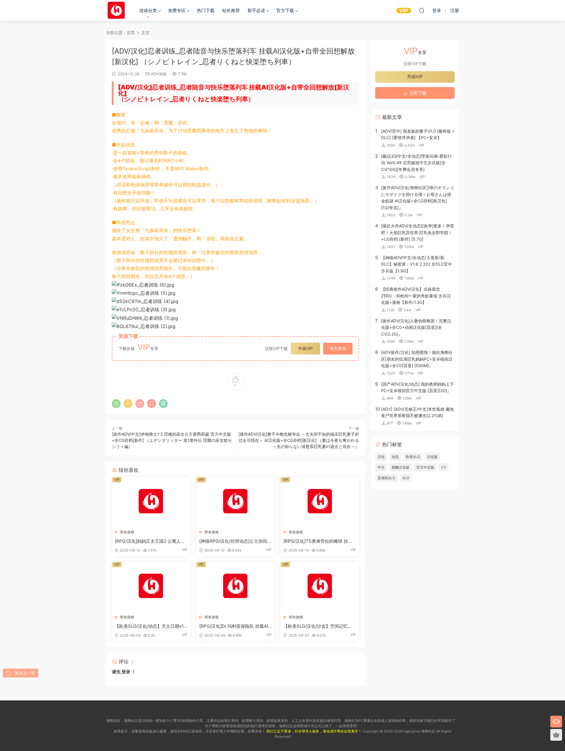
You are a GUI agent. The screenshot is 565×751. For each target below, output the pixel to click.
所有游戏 (127, 532)
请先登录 (338, 348)
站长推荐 (231, 10)
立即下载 (417, 93)
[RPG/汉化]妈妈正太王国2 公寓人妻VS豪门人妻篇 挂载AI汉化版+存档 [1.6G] (150, 541)
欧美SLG (413, 456)
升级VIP (305, 348)
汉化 (381, 456)
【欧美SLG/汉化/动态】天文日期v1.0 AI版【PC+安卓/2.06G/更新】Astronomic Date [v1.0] (151, 626)
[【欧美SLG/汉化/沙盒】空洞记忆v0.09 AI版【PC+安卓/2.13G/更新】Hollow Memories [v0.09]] (319, 586)
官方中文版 (425, 467)
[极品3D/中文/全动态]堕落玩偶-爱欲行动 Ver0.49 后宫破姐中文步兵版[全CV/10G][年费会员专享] (416, 163)
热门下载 (206, 10)
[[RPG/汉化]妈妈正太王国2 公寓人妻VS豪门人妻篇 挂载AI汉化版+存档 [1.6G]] (151, 501)
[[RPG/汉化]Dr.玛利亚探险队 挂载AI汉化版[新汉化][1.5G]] (235, 586)
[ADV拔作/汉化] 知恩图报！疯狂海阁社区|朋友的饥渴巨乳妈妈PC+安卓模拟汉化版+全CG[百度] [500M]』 (417, 359)
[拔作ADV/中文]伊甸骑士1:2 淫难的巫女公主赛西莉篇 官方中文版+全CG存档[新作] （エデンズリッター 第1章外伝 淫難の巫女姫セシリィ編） (172, 440)
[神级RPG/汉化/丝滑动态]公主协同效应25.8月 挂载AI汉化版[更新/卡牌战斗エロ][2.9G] (235, 541)
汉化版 (432, 456)
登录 (126, 672)
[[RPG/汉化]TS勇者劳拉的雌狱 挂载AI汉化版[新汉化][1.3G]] (319, 501)
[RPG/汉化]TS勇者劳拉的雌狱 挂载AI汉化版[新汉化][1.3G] (318, 541)
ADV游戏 (159, 73)
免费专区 (177, 10)
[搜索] (422, 10)
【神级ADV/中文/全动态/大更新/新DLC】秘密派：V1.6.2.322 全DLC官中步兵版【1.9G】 (416, 264)
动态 (395, 456)
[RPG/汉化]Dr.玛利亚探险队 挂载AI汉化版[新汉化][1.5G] (233, 626)
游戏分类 (148, 10)
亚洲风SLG (386, 478)
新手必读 (256, 10)
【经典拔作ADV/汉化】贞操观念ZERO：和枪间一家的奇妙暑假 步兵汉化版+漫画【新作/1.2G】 (416, 296)
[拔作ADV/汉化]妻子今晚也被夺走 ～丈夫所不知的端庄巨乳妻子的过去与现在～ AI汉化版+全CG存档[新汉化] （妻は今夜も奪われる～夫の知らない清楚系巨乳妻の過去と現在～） (298, 440)
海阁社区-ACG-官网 (116, 10)
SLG (405, 478)
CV (443, 467)
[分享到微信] (116, 403)
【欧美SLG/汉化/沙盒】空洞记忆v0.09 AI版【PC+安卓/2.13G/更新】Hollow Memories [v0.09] (319, 626)
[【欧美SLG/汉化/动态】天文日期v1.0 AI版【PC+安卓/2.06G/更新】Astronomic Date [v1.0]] (151, 586)
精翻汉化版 (400, 467)
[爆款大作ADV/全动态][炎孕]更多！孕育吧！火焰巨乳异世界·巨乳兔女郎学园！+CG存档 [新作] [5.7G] (417, 232)
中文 (381, 467)
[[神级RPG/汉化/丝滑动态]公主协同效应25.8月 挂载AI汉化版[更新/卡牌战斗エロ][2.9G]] (235, 501)
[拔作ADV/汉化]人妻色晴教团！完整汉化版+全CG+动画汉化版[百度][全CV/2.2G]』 (416, 327)
